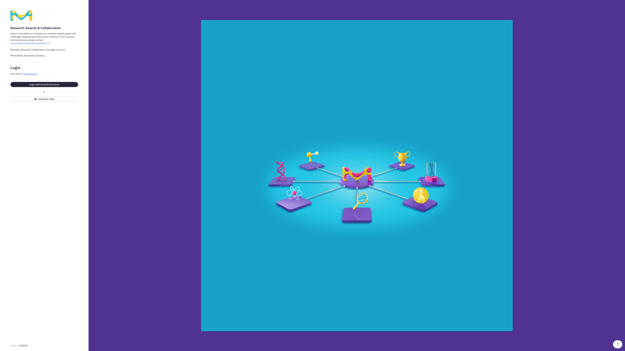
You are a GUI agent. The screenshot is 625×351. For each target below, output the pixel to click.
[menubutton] (617, 344)
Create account (29, 73)
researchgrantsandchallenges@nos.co (29, 43)
